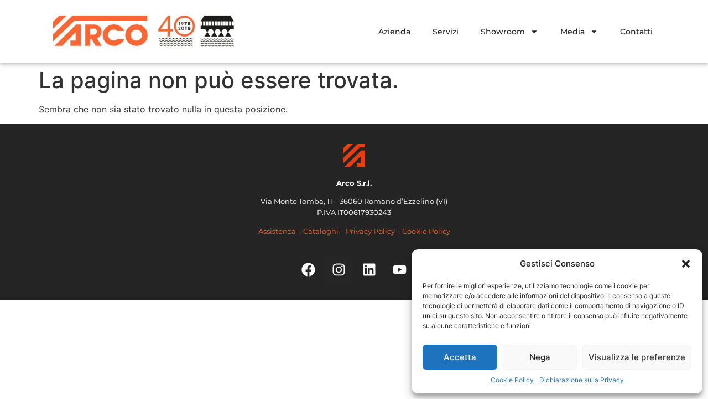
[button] (685, 263)
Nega (539, 357)
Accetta (460, 357)
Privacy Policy (370, 231)
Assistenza (277, 231)
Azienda (394, 32)
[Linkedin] (369, 270)
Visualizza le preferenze (637, 357)
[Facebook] (308, 270)
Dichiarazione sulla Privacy (581, 380)
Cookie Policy (512, 380)
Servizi (446, 32)
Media (572, 32)
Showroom (503, 32)
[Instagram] (339, 270)
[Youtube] (400, 270)
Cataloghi (321, 231)
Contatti (636, 32)
